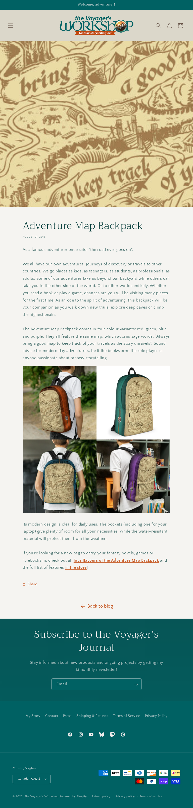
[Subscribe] (135, 684)
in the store (76, 567)
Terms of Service (126, 716)
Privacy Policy (156, 716)
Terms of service (151, 796)
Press (67, 716)
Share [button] (32, 584)
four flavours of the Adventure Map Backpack (116, 560)
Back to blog (100, 606)
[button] (10, 25)
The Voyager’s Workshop (42, 796)
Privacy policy (125, 796)
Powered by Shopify (73, 796)
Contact (51, 716)
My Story (33, 716)
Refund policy (101, 796)
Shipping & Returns (92, 716)
